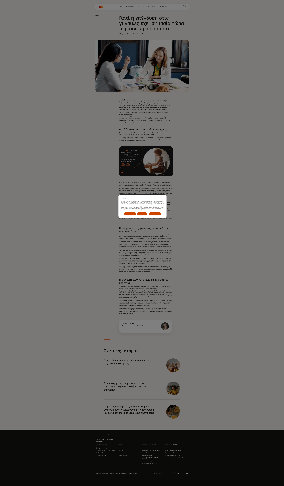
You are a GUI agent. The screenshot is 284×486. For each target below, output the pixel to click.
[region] (142, 206)
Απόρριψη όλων (142, 213)
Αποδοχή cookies (130, 213)
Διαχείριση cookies (155, 213)
